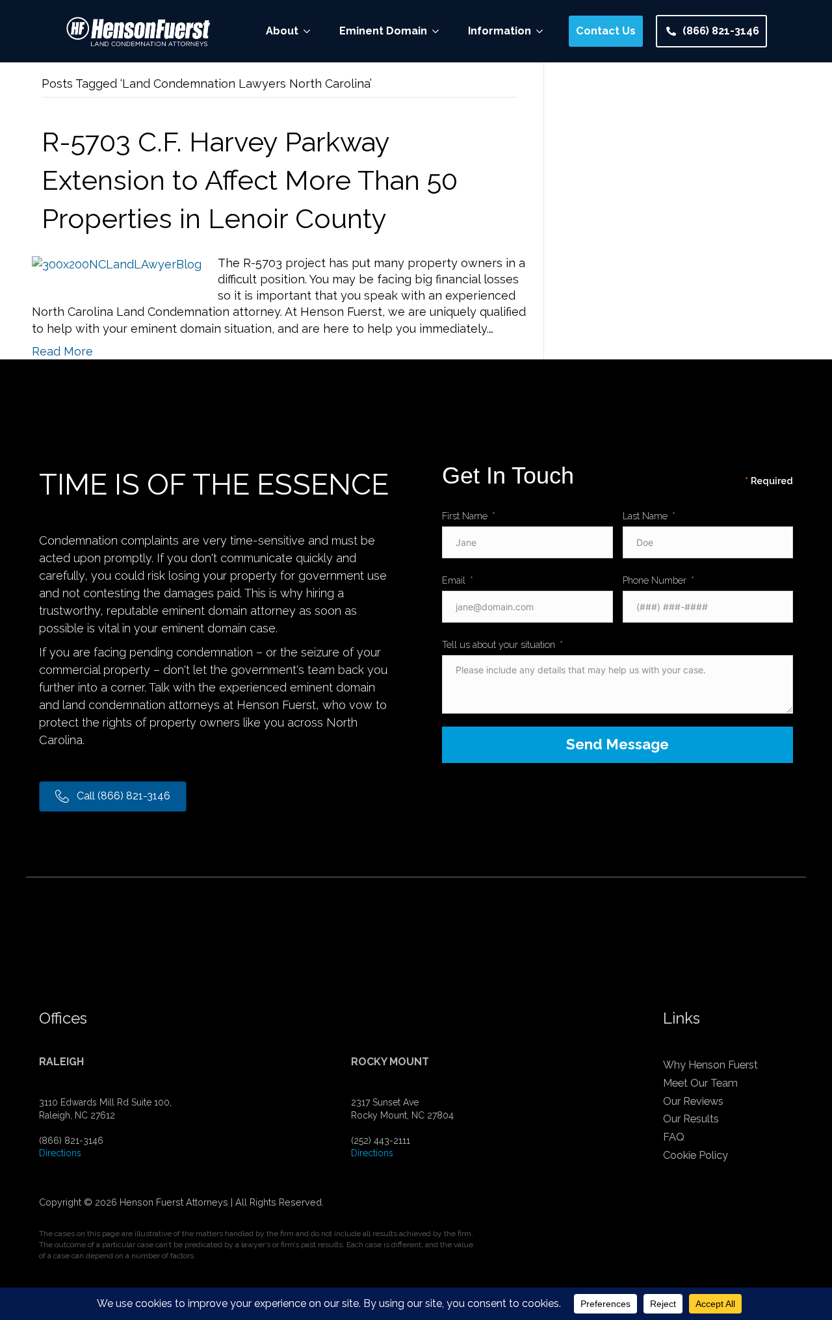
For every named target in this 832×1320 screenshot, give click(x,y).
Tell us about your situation (498, 644)
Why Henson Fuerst (710, 1065)
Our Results (691, 1119)
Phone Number (654, 580)
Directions (60, 1153)
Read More (62, 351)
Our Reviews (693, 1101)
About (282, 31)
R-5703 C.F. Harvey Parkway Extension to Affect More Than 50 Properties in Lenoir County (250, 180)
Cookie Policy (695, 1155)
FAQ (673, 1137)
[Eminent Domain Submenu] (439, 31)
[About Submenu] (310, 31)
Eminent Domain (383, 31)
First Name (465, 515)
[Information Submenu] (543, 31)
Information (499, 31)
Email (453, 580)
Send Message (617, 744)
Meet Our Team (700, 1083)
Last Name (645, 515)
